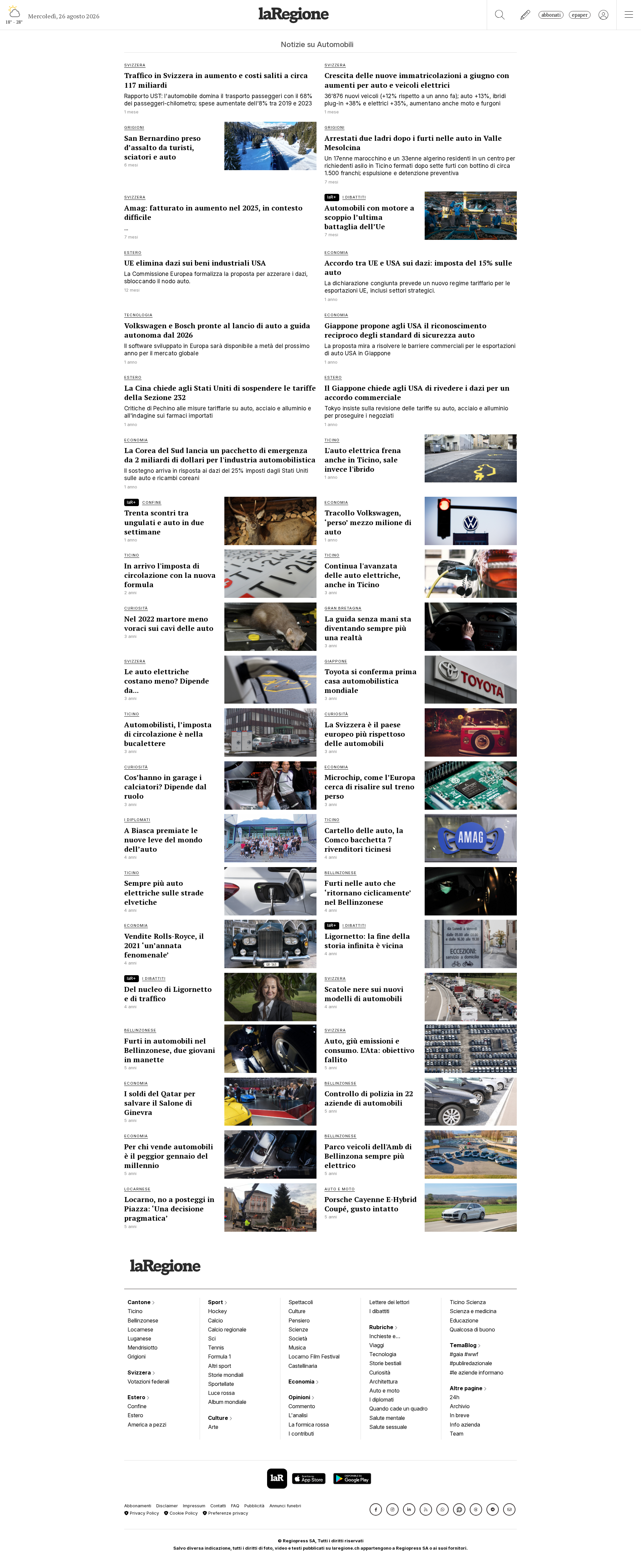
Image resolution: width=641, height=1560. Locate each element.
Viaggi (376, 1345)
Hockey (217, 1311)
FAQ (235, 1505)
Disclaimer (167, 1505)
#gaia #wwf (464, 1354)
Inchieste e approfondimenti (389, 1337)
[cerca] (500, 15)
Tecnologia (382, 1354)
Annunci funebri (285, 1505)
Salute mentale (387, 1418)
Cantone (140, 1302)
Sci (212, 1338)
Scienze (298, 1329)
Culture (218, 1418)
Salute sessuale (388, 1427)
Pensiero (299, 1320)
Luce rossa (221, 1393)
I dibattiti (379, 1311)
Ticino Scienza (468, 1302)
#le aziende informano (476, 1372)
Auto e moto (384, 1390)
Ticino (135, 1311)
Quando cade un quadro (398, 1408)
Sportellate (221, 1384)
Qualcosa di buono (472, 1329)
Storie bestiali (385, 1363)
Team (456, 1433)
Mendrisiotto (143, 1347)
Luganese (139, 1338)
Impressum (194, 1505)
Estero (137, 1397)
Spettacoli (300, 1302)
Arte (213, 1427)
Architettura (383, 1381)
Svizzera (140, 1372)
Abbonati (551, 15)
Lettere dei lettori (389, 1302)
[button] (376, 1509)
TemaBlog (464, 1345)
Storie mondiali (225, 1375)
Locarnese (140, 1329)
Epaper (580, 15)
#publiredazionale (471, 1363)
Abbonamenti (137, 1505)
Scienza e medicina (473, 1311)
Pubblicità (254, 1505)
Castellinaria (302, 1365)
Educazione (464, 1320)
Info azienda (465, 1424)
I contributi (301, 1433)
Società (297, 1338)
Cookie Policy (183, 1513)
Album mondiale (227, 1402)
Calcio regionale (227, 1329)
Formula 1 (219, 1356)
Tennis (216, 1347)
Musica (297, 1347)
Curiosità (379, 1372)
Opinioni (299, 1397)
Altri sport (219, 1365)
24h (454, 1397)
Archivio (460, 1406)
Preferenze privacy (227, 1513)
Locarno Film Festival (314, 1356)
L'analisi (297, 1415)
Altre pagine (467, 1388)
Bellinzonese (143, 1320)
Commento (301, 1406)
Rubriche (382, 1327)
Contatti (218, 1505)
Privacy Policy (144, 1513)
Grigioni (137, 1356)
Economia (302, 1381)
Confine (137, 1406)
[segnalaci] (526, 15)
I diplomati (381, 1399)
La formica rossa (308, 1424)
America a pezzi (147, 1424)
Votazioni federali (148, 1381)
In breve (459, 1415)
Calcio (215, 1320)
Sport (216, 1302)
